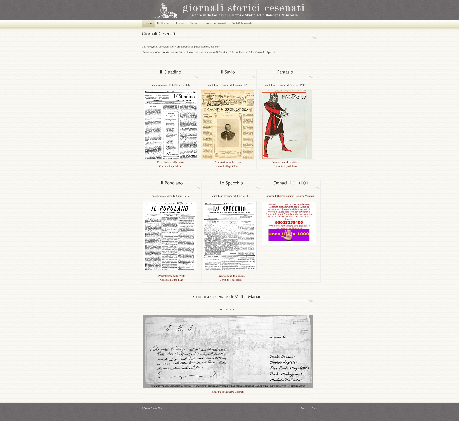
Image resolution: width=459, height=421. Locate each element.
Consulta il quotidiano (170, 166)
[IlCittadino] (164, 23)
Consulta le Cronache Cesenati (228, 391)
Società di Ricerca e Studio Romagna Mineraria (290, 196)
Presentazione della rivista (170, 162)
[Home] (148, 23)
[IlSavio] (180, 23)
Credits (314, 408)
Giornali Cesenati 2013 (153, 408)
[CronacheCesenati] (215, 23)
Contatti (304, 408)
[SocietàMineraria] (242, 23)
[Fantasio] (194, 23)
